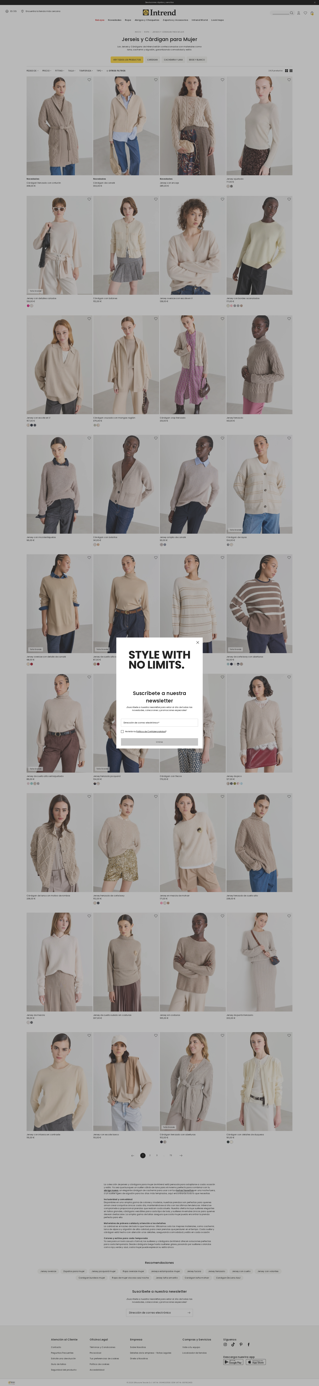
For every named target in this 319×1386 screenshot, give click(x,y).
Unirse (159, 742)
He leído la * (146, 731)
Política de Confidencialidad (151, 731)
